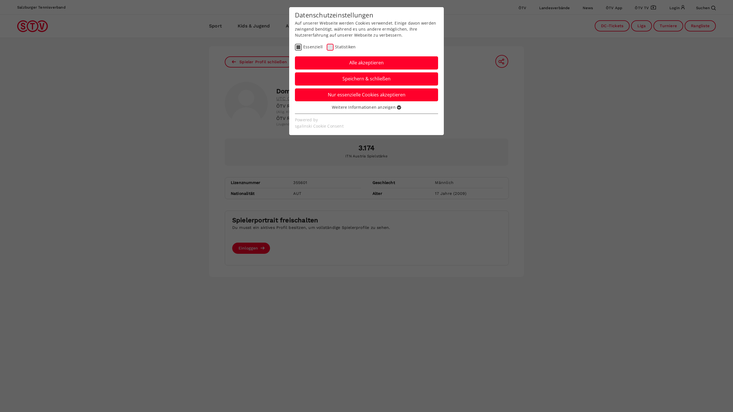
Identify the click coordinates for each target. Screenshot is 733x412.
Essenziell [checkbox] (313, 46)
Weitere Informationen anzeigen (364, 107)
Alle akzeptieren (366, 63)
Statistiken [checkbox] (345, 46)
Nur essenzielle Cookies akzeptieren (366, 95)
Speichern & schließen (366, 79)
